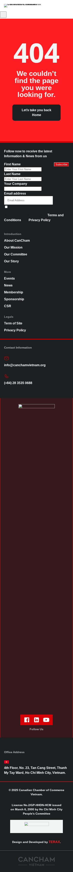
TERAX (54, 842)
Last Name (12, 174)
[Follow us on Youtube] (46, 719)
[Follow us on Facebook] (26, 719)
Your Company (15, 183)
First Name (12, 164)
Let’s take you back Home (36, 112)
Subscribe (61, 164)
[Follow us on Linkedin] (36, 719)
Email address (15, 193)
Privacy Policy (39, 220)
